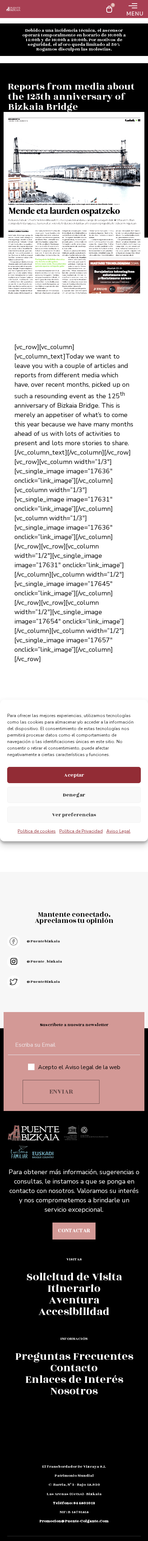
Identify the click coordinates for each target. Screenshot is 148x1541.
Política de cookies (37, 831)
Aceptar (74, 775)
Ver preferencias (74, 815)
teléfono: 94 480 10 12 (74, 1503)
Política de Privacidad (81, 831)
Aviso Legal (118, 831)
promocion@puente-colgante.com (74, 1521)
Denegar (74, 795)
